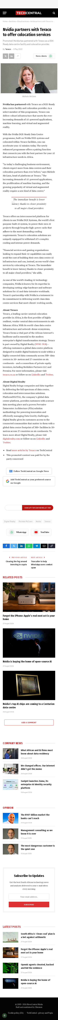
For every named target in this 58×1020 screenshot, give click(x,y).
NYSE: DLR (40, 344)
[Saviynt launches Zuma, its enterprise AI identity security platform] (10, 784)
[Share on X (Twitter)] (5, 56)
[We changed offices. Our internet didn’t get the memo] (10, 769)
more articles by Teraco (24, 450)
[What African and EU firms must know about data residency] (10, 753)
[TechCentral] (29, 13)
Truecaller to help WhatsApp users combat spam (41, 564)
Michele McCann (25, 521)
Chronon (38, 1007)
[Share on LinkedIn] (11, 56)
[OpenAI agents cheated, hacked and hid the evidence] (10, 968)
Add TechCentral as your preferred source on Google (30, 481)
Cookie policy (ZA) (16, 1013)
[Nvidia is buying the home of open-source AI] (29, 643)
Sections (12, 21)
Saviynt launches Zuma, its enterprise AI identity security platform (36, 784)
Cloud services (23, 21)
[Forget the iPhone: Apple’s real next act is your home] (29, 597)
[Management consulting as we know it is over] (10, 833)
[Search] (53, 13)
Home (5, 21)
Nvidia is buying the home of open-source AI (27, 661)
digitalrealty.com (11, 438)
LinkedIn (36, 374)
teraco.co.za (9, 374)
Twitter (49, 374)
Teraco (8, 49)
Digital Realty (9, 521)
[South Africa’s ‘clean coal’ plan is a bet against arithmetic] (10, 937)
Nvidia (38, 521)
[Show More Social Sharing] (18, 56)
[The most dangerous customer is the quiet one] (10, 849)
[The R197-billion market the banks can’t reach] (10, 818)
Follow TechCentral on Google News (31, 471)
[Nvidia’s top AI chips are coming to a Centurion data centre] (29, 685)
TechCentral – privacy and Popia (40, 1013)
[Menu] (4, 13)
